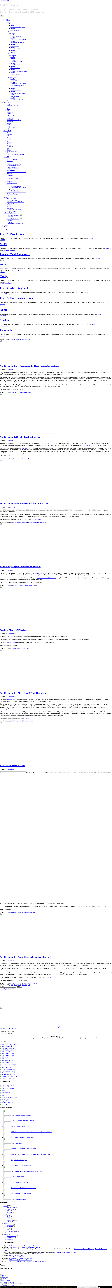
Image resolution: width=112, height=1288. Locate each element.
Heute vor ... (14, 392)
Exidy (8, 124)
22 (20, 339)
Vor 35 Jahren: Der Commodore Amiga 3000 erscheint (24, 1246)
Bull (8, 110)
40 (24, 339)
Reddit (4, 1278)
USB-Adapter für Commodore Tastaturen (20, 1258)
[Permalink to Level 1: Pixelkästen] (6, 230)
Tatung (9, 150)
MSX (8, 137)
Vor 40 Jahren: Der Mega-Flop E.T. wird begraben (23, 693)
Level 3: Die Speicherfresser (15, 89)
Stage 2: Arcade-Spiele (11, 32)
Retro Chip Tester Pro (13, 215)
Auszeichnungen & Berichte (18, 187)
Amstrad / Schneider (12, 105)
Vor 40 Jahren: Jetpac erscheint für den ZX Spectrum (24, 503)
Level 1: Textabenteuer (14, 79)
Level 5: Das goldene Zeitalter (16, 48)
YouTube (4, 1275)
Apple (8, 107)
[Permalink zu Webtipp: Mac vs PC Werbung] (30, 626)
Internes (9, 184)
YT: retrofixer (6, 1059)
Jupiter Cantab (11, 128)
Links (8, 195)
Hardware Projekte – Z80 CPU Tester (19, 1255)
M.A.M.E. (10, 1225)
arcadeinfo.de (6, 1094)
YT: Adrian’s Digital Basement (10, 1044)
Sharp (8, 143)
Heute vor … (10, 1209)
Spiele (5, 1234)
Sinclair (9, 145)
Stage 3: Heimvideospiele (11, 54)
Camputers (10, 112)
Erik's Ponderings (7, 1067)
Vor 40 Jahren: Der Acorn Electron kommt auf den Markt (26, 957)
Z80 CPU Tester (11, 198)
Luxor (8, 129)
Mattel (8, 132)
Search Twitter (6, 1280)
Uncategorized (8, 1239)
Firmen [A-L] (7, 102)
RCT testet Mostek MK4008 (12, 765)
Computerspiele (15, 522)
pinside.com (5, 1099)
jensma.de (5, 1066)
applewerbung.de (12, 642)
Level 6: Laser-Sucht (13, 51)
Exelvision (10, 123)
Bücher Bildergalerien (13, 167)
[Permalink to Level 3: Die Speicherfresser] (8, 294)
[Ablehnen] (99, 1287)
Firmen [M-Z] (7, 131)
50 (26, 339)
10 (12, 339)
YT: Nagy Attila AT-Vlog (9, 1060)
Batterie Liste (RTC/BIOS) (14, 209)
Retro (5, 1232)
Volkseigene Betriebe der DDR (15, 154)
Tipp (8, 1210)
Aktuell (6, 1206)
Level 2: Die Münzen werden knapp (18, 38)
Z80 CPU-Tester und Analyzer (15, 202)
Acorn (8, 104)
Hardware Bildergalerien (14, 164)
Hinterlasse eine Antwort (26, 392)
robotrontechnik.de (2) (8, 1087)
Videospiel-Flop (10, 699)
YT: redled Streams (7, 1062)
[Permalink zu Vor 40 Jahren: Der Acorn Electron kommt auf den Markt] (30, 953)
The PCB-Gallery (12, 170)
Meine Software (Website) (7, 1282)
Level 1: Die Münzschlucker (15, 35)
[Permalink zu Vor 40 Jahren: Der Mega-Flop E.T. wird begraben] (30, 689)
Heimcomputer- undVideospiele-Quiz (12, 179)
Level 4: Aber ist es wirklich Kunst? (18, 92)
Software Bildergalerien (13, 165)
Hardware (6, 1228)
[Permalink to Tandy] (2, 272)
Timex (8, 153)
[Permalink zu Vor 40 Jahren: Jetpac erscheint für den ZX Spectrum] (30, 499)
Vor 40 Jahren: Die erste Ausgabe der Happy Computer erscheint (29, 366)
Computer (10, 161)
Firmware (9, 222)
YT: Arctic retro (6, 1051)
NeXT (9, 139)
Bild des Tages (18, 585)
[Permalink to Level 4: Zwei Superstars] (7, 250)
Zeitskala (9, 101)
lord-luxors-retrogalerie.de (9, 1064)
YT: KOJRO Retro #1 (8, 1053)
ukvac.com (5, 1104)
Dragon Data (10, 118)
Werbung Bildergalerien (13, 168)
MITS (8, 135)
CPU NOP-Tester (12, 200)
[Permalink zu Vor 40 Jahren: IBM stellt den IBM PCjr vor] (30, 433)
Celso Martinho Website (8, 1069)
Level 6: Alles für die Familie (16, 73)
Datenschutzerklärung (92, 1287)
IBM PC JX (88, 445)
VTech (9, 156)
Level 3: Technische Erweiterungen (17, 41)
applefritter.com (6, 1101)
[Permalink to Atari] (2, 260)
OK (78, 1287)
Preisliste (9, 181)
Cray (8, 116)
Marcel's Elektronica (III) (9, 1074)
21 (19, 339)
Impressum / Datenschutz (7, 1285)
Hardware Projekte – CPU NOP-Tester (65, 1252)
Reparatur (9, 173)
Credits (12, 189)
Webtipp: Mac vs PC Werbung (14, 630)
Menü (5, 227)
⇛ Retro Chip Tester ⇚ (10, 213)
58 (29, 339)
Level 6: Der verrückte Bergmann (17, 98)
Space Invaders (39, 573)
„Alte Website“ (14, 191)
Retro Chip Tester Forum (9, 1028)
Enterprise (10, 121)
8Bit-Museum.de (10, 5)
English (59, 1027)
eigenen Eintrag (38, 519)
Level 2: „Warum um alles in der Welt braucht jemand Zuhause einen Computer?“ (18, 84)
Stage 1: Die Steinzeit (10, 23)
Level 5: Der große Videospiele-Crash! (18, 70)
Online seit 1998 (4, 0)
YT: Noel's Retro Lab (8, 1048)
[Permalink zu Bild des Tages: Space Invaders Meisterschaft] (30, 563)
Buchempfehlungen (12, 194)
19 (16, 339)
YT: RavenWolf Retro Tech (9, 1046)
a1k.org (4, 1090)
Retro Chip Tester (16, 912)
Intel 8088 (24, 448)
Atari (8, 109)
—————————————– (16, 162)
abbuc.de (4, 1095)
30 (23, 339)
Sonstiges (6, 157)
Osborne (9, 142)
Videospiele (7, 20)
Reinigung (10, 175)
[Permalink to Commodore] (4, 326)
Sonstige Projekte (12, 211)
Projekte (6, 197)
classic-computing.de (8, 1088)
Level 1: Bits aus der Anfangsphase (17, 26)
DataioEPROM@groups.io (9, 1097)
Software (9, 1226)
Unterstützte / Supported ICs (15, 223)
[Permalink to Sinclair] (3, 315)
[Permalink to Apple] (2, 305)
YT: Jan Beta (5, 1057)
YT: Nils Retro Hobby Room (10, 1050)
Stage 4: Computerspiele (11, 76)
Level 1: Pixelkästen (13, 57)
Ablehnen (83, 1287)
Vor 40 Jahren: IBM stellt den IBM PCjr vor (20, 437)
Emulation (6, 1223)
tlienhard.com (6, 1092)
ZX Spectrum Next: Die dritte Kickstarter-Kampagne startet (31, 1261)
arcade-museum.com (7, 1102)
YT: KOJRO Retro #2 (8, 1055)
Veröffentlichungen (15, 186)
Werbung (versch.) (12, 183)
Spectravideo (10, 146)
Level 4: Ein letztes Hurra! (15, 67)
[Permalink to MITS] (2, 240)
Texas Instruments (12, 151)
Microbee (9, 134)
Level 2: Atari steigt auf (14, 29)
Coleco (9, 113)
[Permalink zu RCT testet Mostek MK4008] (30, 762)
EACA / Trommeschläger (14, 120)
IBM (8, 126)
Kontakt (6, 225)
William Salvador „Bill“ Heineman (46, 578)
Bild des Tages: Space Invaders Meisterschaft (20, 566)
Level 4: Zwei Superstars (14, 45)
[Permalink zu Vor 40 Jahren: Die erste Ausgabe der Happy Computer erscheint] (30, 362)
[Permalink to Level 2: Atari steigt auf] (7, 283)
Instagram (5, 1277)
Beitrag (27, 718)
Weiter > (90, 238)
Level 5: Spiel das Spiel (14, 95)
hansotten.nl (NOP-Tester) (9, 1076)
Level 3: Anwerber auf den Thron (17, 63)
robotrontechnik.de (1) (8, 1085)
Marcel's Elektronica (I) (8, 1071)
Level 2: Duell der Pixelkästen (16, 60)
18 (14, 339)
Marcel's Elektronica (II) (8, 1073)
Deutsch (53, 1027)
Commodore (10, 115)
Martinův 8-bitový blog (8, 1078)
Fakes (8, 1229)
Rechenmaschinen (12, 159)
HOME (6, 19)
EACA (9, 205)
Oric (8, 140)
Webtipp (13, 648)
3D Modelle (10, 208)
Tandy (8, 148)
